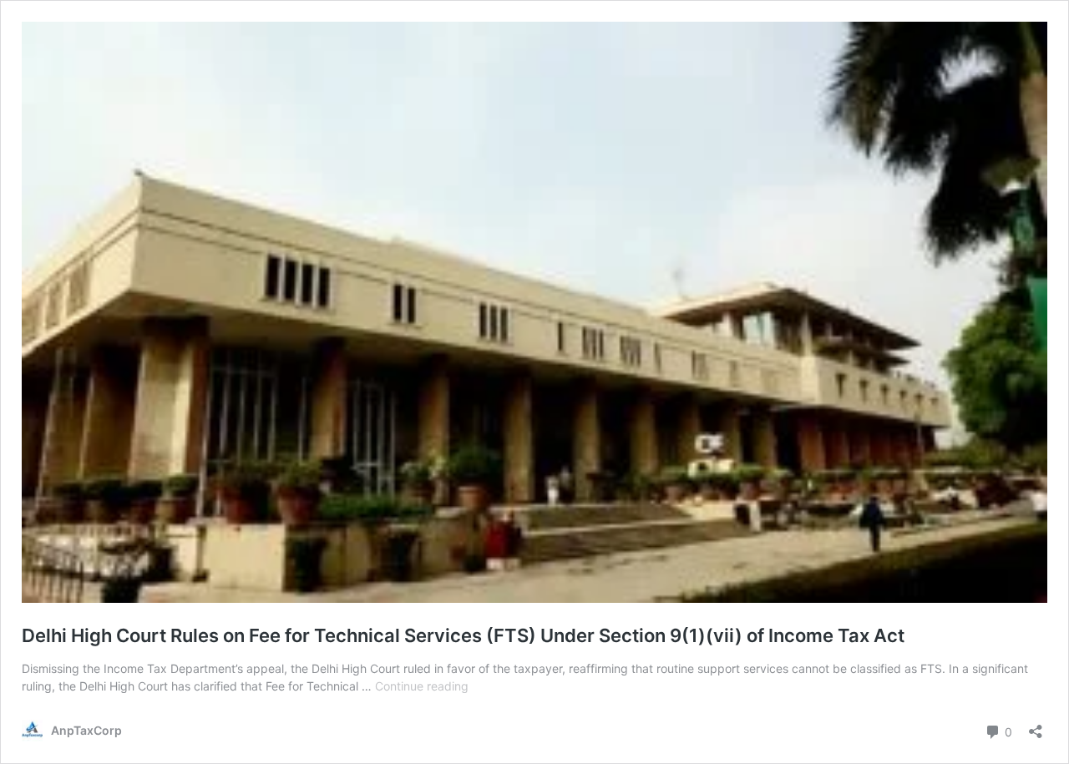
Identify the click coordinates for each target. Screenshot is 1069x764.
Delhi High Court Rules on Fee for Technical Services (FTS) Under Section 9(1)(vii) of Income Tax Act (463, 635)
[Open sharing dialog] (1035, 726)
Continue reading (422, 686)
